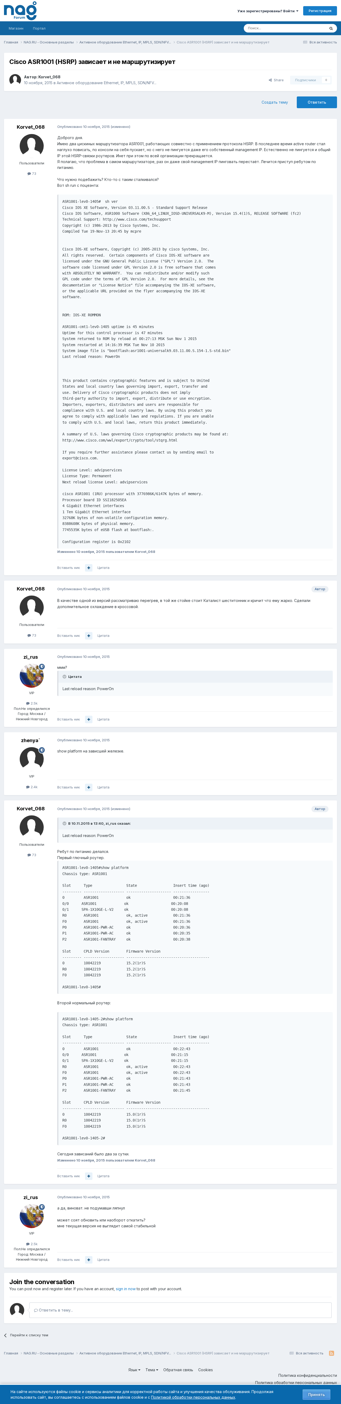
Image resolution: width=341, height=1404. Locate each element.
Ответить (317, 102)
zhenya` (30, 740)
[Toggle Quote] (65, 676)
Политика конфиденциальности (307, 1375)
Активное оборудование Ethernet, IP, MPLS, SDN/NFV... (106, 82)
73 (33, 173)
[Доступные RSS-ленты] (331, 1353)
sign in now (126, 1288)
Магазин (16, 28)
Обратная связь (178, 1369)
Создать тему (275, 102)
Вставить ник (68, 567)
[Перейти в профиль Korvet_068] (15, 80)
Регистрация (320, 11)
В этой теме (308, 28)
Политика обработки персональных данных (296, 1382)
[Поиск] (331, 28)
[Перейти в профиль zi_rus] (32, 676)
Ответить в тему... (55, 1310)
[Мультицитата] (88, 568)
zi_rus (30, 657)
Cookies (205, 1369)
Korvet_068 (49, 77)
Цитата (103, 567)
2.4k (34, 787)
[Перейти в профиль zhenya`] (32, 759)
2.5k (34, 703)
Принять (316, 1394)
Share (278, 80)
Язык (133, 1369)
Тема (150, 1369)
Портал (39, 28)
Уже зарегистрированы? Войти (266, 11)
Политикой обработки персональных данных (193, 1397)
